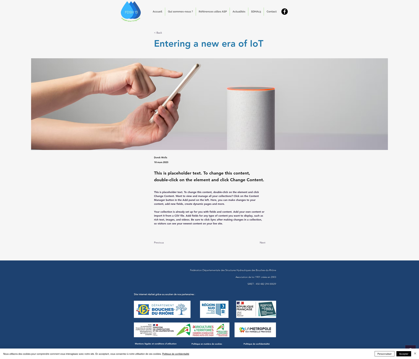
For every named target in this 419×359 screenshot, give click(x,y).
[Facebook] (284, 11)
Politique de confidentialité (175, 353)
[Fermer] (415, 353)
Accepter (403, 353)
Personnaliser (384, 353)
